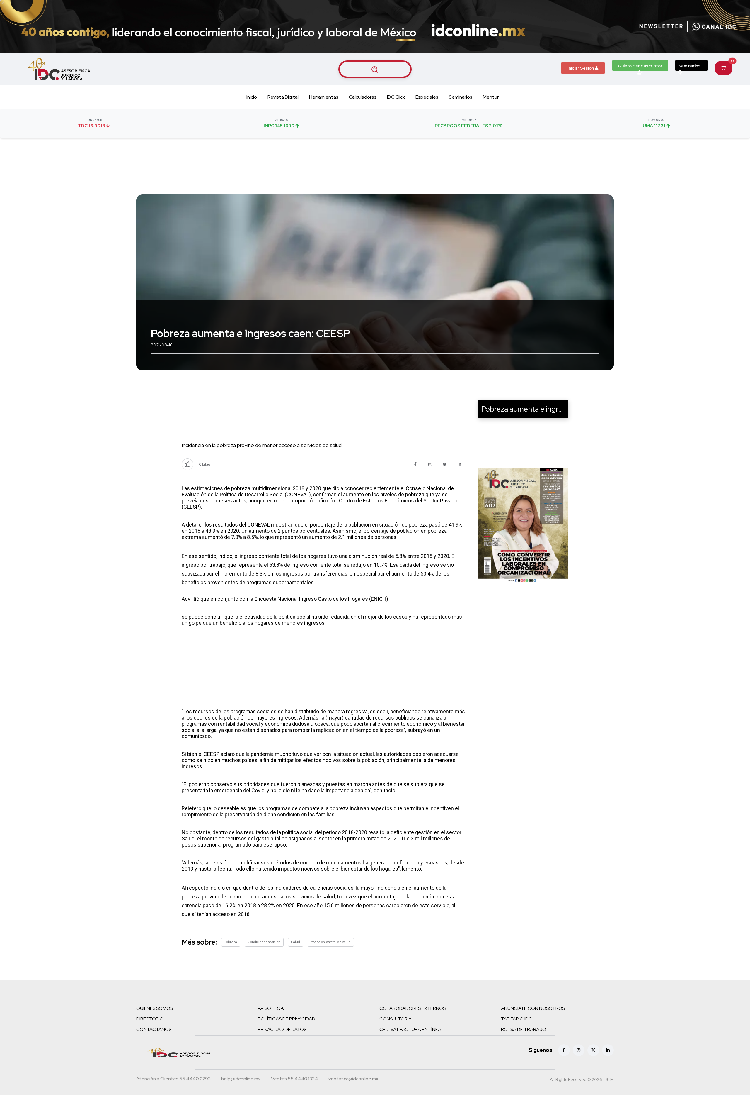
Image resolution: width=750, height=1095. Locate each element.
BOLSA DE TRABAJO (523, 1029)
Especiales (426, 97)
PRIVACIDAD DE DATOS (282, 1029)
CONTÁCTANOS (153, 1029)
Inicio (251, 97)
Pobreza (230, 942)
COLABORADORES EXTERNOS (412, 1008)
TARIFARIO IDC (516, 1019)
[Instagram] (578, 1050)
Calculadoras (362, 97)
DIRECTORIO (149, 1019)
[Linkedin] (608, 1050)
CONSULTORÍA (395, 1019)
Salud (295, 942)
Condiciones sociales (264, 942)
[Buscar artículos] (375, 69)
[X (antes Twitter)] (593, 1050)
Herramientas (323, 97)
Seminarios (689, 65)
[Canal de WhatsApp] (714, 26)
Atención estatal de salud (331, 942)
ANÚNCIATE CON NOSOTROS (533, 1008)
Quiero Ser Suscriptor (640, 65)
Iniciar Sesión (581, 68)
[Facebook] (564, 1050)
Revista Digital (283, 97)
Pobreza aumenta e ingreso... (528, 409)
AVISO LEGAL (272, 1008)
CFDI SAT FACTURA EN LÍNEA (410, 1029)
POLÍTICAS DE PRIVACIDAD (286, 1019)
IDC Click (396, 97)
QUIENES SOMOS (154, 1008)
